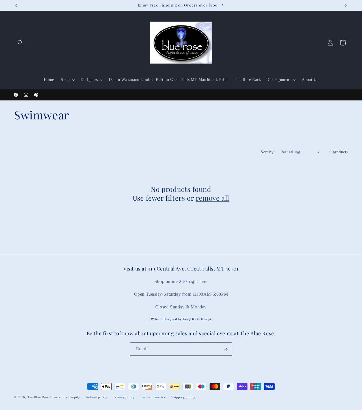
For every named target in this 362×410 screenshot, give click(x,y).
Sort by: (268, 152)
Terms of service (153, 396)
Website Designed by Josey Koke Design (181, 319)
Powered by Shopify (65, 397)
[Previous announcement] (16, 5)
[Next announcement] (346, 5)
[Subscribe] (225, 349)
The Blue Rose (38, 397)
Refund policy (96, 396)
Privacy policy (124, 396)
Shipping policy (183, 396)
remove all (212, 198)
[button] (20, 43)
